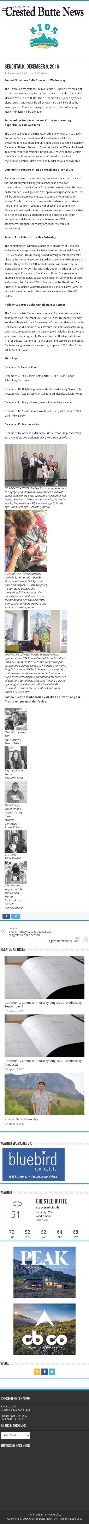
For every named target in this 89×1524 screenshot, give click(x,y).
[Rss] (37, 1372)
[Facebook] (44, 1372)
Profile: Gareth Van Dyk (21, 1119)
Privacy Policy (53, 1514)
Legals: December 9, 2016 (63, 940)
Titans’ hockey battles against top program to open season (30, 932)
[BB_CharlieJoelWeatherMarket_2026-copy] (33, 1164)
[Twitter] (52, 1372)
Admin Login (35, 1514)
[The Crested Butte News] (44, 10)
